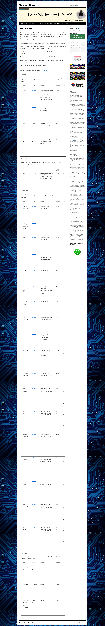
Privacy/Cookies (56, 23)
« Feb (71, 54)
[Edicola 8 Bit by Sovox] (77, 66)
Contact (66, 23)
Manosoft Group (27, 4)
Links (62, 23)
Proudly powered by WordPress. (77, 622)
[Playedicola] (77, 76)
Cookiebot (45, 70)
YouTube (34, 90)
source (83, 173)
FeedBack (49, 23)
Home (21, 23)
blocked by (77, 36)
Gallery (36, 23)
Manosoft (72, 140)
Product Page (31, 23)
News (25, 23)
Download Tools (43, 23)
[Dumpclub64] (77, 85)
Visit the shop (72, 31)
